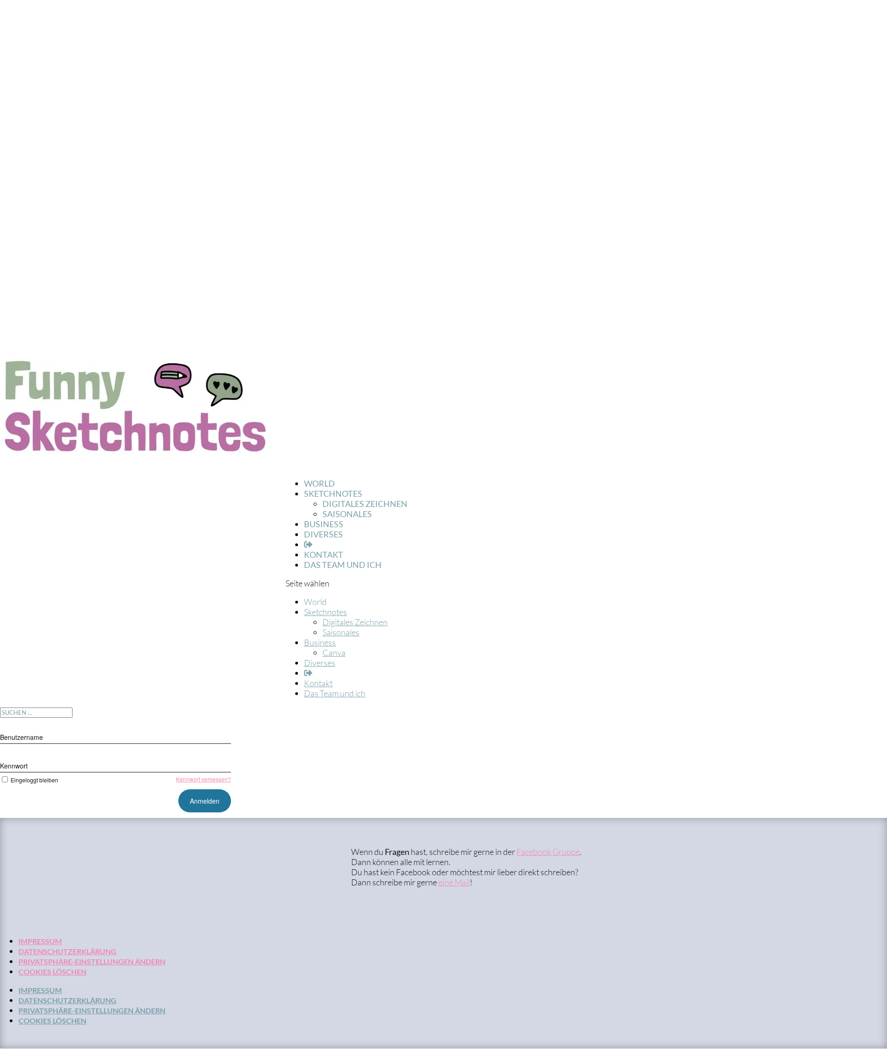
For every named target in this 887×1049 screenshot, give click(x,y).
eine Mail (454, 882)
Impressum (40, 941)
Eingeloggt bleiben (34, 780)
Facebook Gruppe (548, 852)
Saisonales (347, 514)
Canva (334, 652)
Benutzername (21, 737)
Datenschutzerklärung (67, 951)
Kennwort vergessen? (203, 779)
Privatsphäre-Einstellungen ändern (91, 961)
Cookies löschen (52, 971)
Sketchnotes (325, 612)
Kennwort (14, 765)
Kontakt (318, 683)
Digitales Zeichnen (364, 504)
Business (320, 642)
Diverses (323, 534)
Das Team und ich (343, 565)
